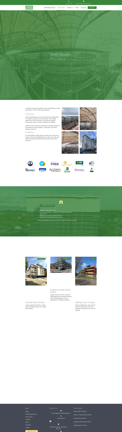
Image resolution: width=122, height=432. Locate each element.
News (76, 7)
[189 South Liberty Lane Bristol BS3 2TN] (58, 424)
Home (27, 411)
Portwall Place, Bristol (35, 302)
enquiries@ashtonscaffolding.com (84, 3)
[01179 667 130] (69, 1)
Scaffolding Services (49, 7)
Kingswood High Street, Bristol (82, 421)
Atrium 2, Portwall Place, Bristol (83, 414)
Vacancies (83, 7)
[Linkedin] (96, 1)
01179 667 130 (69, 3)
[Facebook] (50, 421)
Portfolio (69, 7)
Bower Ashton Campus (80, 411)
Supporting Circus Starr (80, 425)
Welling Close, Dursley (85, 302)
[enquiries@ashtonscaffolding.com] (83, 1)
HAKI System (61, 7)
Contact (27, 427)
